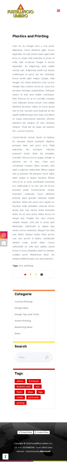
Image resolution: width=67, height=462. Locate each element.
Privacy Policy (26, 432)
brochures (34, 381)
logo (40, 392)
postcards (33, 397)
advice (20, 381)
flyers (19, 392)
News (18, 334)
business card (23, 386)
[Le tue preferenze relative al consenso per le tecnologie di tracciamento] (5, 457)
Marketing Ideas (23, 327)
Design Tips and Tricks (27, 314)
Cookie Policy (42, 432)
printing (28, 266)
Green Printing (23, 321)
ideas (30, 392)
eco (21, 266)
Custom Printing (23, 302)
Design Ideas (22, 308)
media (20, 397)
